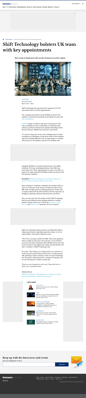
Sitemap (57, 378)
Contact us (52, 378)
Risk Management (21, 7)
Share (32, 103)
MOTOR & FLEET (39, 285)
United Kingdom (76, 3)
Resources (29, 7)
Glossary (42, 377)
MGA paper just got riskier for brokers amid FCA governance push (47, 322)
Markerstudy (34, 204)
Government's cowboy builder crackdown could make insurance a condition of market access (46, 305)
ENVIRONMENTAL (40, 311)
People (37, 377)
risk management (28, 119)
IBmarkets (50, 7)
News (4, 7)
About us (47, 378)
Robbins (24, 123)
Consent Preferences (72, 377)
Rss (61, 378)
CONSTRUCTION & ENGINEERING (43, 301)
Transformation (12, 7)
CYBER (37, 292)
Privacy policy (57, 377)
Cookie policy (64, 377)
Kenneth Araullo (27, 101)
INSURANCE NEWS (40, 320)
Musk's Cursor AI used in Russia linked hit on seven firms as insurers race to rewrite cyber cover (47, 296)
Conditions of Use (40, 378)
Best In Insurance (37, 7)
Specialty (45, 7)
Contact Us (56, 7)
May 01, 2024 (25, 103)
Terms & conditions (49, 377)
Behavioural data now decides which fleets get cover (47, 287)
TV (7, 7)
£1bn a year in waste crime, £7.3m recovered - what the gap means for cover (46, 314)
